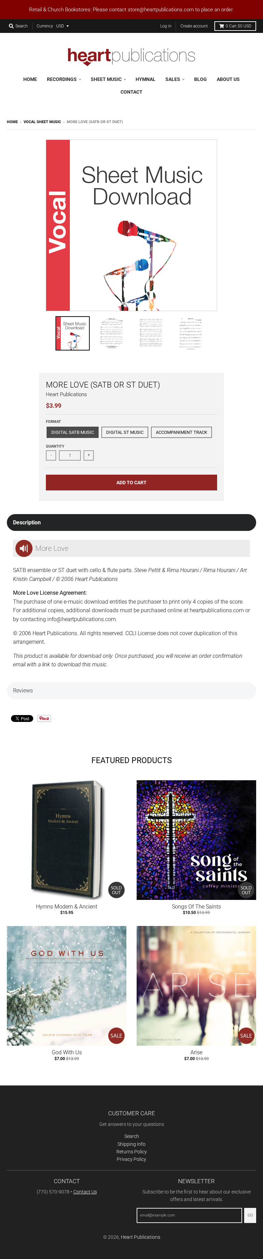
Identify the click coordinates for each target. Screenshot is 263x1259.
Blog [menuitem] (200, 79)
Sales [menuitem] (172, 79)
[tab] (131, 522)
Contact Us (85, 1192)
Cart (238, 26)
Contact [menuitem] (131, 92)
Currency (45, 26)
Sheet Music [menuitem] (106, 79)
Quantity (55, 446)
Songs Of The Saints (196, 906)
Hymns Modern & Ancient (66, 906)
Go (250, 1215)
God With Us (67, 1052)
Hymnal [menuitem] (145, 79)
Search (131, 1136)
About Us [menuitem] (228, 79)
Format (53, 421)
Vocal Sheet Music (42, 122)
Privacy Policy (131, 1159)
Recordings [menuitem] (62, 79)
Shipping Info (131, 1144)
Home (12, 122)
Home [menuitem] (30, 79)
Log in (166, 26)
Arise (196, 1052)
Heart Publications (66, 394)
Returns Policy (131, 1151)
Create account (194, 26)
